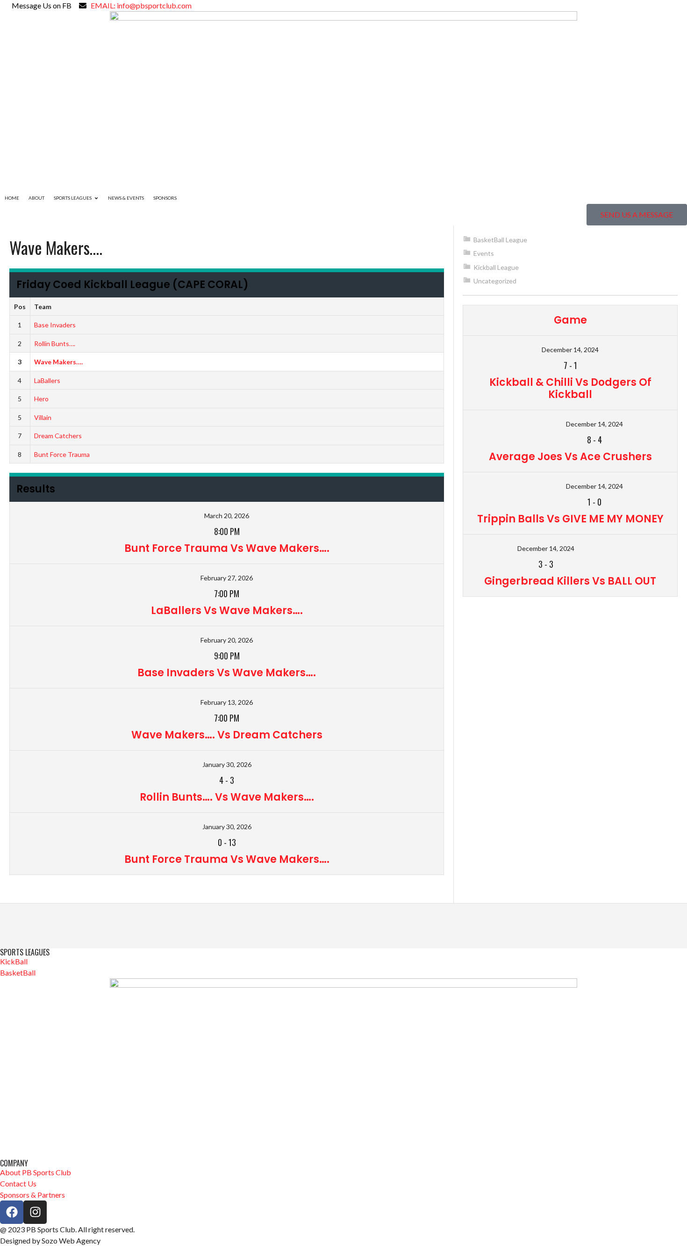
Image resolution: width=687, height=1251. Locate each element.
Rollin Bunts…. (54, 343)
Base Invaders (55, 325)
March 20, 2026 (226, 516)
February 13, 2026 (226, 702)
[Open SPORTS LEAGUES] (96, 198)
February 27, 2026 (226, 578)
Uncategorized (494, 281)
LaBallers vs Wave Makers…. (227, 610)
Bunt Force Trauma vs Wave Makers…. (226, 548)
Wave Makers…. (58, 362)
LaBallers (47, 380)
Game (570, 320)
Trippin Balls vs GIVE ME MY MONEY (570, 519)
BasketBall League (500, 240)
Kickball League (496, 267)
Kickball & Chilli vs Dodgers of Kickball (570, 388)
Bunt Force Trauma (62, 454)
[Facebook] (11, 1212)
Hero (41, 399)
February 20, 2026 (226, 640)
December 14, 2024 (570, 350)
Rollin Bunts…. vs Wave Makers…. (227, 797)
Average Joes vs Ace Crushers (570, 456)
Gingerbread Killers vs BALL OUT (570, 581)
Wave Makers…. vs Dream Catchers (226, 735)
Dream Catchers (58, 436)
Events (483, 253)
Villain (42, 417)
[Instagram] (35, 1212)
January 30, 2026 (226, 764)
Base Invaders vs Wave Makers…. (226, 672)
